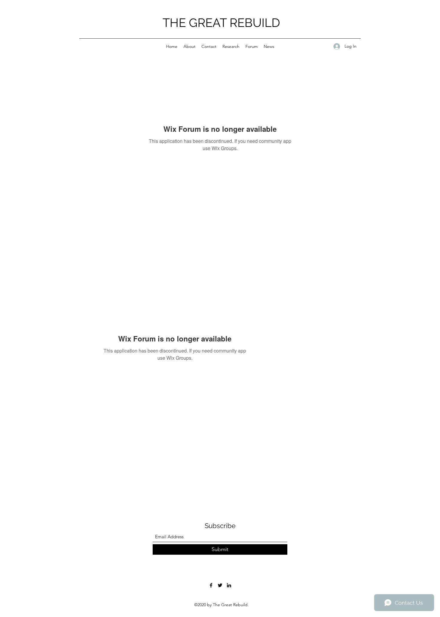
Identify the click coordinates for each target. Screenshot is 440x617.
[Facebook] (211, 585)
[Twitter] (220, 585)
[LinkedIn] (229, 585)
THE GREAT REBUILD (221, 23)
